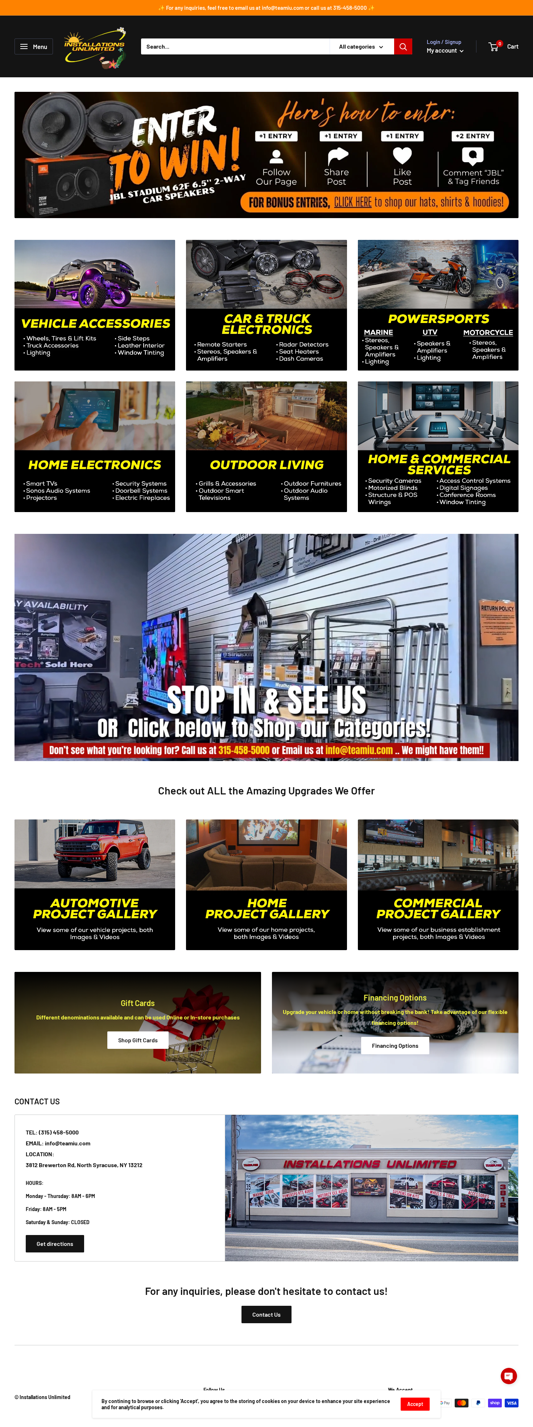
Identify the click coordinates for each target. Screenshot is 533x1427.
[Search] (403, 46)
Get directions (55, 1243)
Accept (415, 1404)
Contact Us (266, 1314)
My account (442, 50)
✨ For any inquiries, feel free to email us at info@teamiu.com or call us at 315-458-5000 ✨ (266, 7)
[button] (509, 1376)
